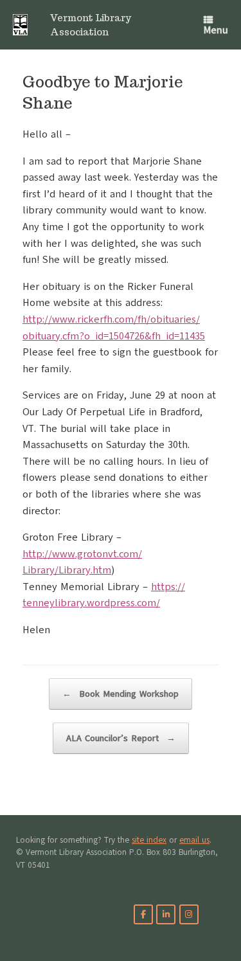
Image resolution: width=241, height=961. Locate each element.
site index (149, 840)
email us (194, 840)
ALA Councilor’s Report (120, 738)
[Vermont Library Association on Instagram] (189, 914)
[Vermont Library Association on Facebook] (143, 914)
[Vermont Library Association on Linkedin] (165, 914)
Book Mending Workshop (120, 694)
